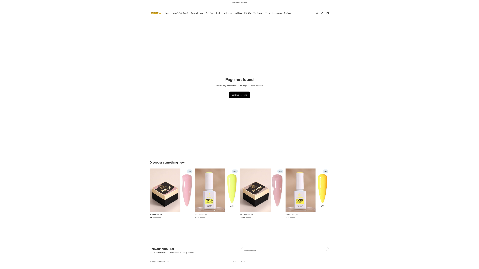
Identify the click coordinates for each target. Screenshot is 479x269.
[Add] (189, 208)
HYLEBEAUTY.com (162, 262)
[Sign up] (325, 250)
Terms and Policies (239, 262)
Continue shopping (239, 95)
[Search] (317, 13)
